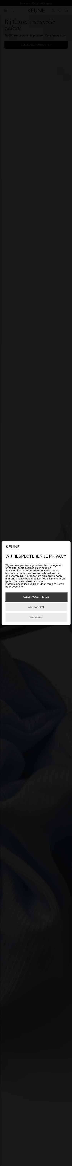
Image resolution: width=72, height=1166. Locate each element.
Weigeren (36, 617)
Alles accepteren (36, 596)
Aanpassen (36, 607)
